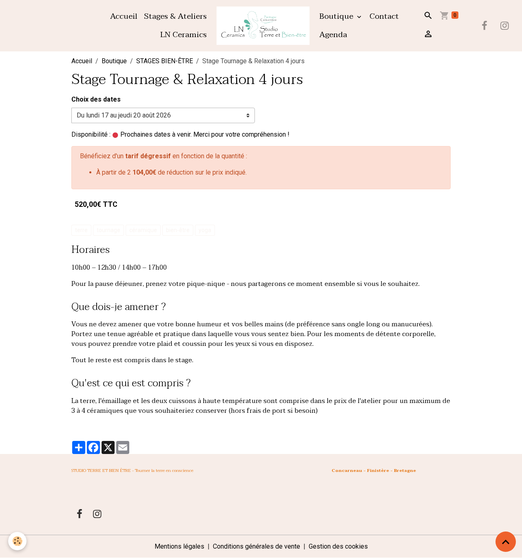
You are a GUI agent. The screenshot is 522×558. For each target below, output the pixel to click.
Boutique (337, 16)
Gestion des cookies (338, 546)
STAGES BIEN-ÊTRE (164, 61)
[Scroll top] (505, 541)
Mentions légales (179, 546)
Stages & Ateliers (175, 16)
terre (81, 230)
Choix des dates (96, 99)
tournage (108, 230)
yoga (205, 230)
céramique (143, 230)
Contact (384, 16)
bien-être (178, 230)
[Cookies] (17, 541)
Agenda (333, 34)
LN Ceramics (183, 34)
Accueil (123, 16)
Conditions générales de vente (256, 546)
